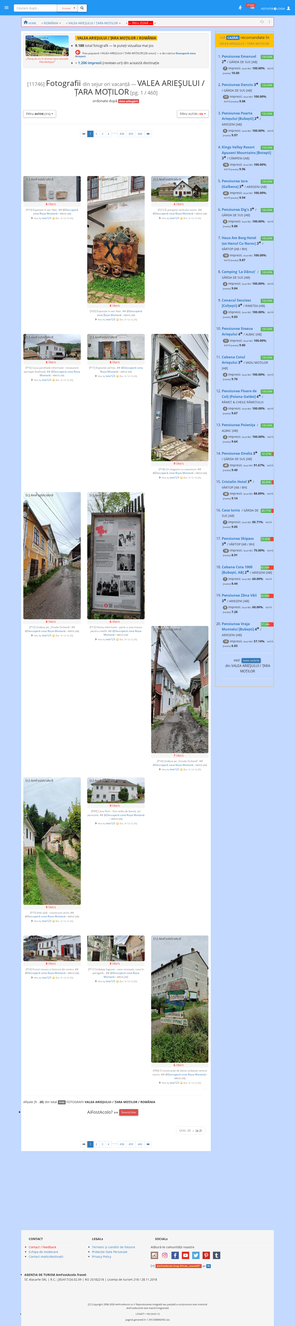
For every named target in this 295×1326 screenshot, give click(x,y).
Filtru (38, 114)
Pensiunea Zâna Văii (239, 595)
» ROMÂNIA (49, 23)
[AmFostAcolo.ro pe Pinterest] (207, 1254)
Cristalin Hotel (234, 481)
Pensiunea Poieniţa (238, 424)
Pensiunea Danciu (237, 84)
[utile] (240, 7)
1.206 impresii (90, 62)
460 (140, 134)
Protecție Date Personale (109, 1252)
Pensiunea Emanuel (239, 56)
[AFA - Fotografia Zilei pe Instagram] (166, 1254)
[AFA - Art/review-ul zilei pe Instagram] (155, 1254)
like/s (51, 204)
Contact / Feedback (42, 1247)
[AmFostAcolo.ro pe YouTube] (186, 1254)
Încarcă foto (129, 1112)
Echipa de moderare (43, 1252)
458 (122, 134)
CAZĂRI (232, 38)
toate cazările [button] (251, 660)
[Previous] (83, 134)
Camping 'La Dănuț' (239, 271)
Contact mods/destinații (46, 1257)
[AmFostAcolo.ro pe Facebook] (176, 1254)
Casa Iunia (231, 510)
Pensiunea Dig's (235, 209)
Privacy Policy (101, 1257)
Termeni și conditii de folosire (113, 1247)
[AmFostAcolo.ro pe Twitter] (197, 1254)
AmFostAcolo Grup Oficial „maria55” (178, 1265)
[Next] (148, 134)
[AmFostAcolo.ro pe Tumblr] (217, 1254)
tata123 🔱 (48, 218)
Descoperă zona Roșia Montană (55, 211)
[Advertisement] (180, 554)
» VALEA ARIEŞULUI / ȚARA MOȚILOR (92, 23)
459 (131, 134)
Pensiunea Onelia (237, 453)
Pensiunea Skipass (238, 538)
